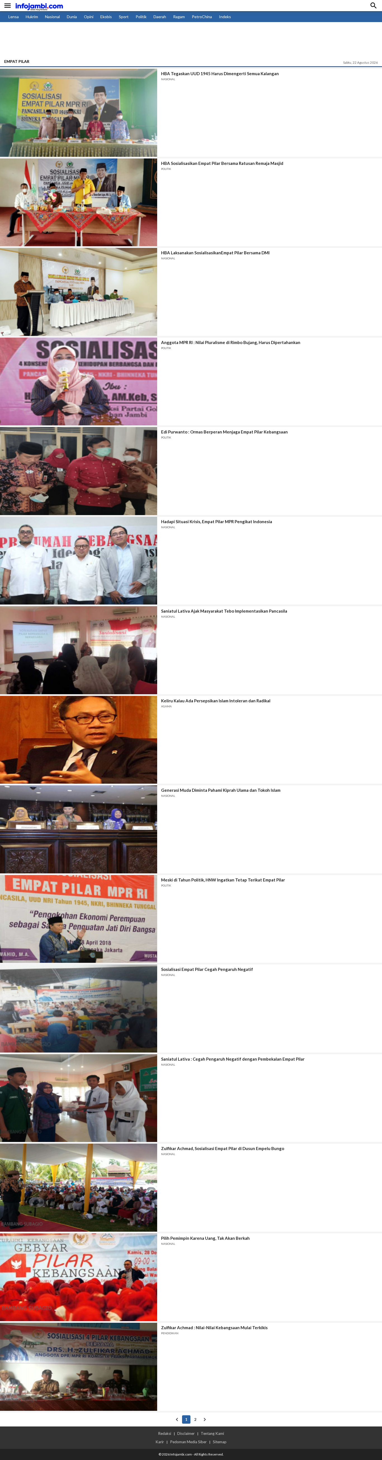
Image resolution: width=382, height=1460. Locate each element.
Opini (88, 16)
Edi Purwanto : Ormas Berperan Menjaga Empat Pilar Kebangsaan (224, 431)
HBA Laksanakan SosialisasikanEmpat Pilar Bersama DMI (215, 252)
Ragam (179, 16)
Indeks (225, 16)
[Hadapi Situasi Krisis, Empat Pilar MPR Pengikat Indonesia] (78, 561)
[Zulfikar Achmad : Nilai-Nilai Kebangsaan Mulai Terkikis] (78, 1367)
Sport (124, 16)
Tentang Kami (212, 1433)
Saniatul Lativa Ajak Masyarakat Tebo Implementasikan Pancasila (224, 610)
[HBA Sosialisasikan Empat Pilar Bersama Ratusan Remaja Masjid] (78, 202)
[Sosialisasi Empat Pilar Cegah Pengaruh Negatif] (78, 1008)
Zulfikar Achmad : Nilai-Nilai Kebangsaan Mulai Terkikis (214, 1327)
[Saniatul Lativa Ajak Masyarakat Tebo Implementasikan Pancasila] (78, 650)
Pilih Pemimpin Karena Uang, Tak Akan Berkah (205, 1238)
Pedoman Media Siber (188, 1442)
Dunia (72, 16)
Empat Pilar (16, 61)
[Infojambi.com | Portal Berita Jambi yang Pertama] (39, 6)
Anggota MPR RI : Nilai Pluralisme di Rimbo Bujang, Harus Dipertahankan (230, 342)
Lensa (13, 16)
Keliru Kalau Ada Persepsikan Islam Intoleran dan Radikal (215, 700)
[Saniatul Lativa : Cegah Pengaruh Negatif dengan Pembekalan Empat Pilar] (78, 1098)
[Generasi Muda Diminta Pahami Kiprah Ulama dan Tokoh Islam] (78, 829)
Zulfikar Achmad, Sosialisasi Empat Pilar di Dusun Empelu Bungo (222, 1148)
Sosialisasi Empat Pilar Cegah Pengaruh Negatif (207, 969)
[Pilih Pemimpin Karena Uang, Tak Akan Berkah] (78, 1277)
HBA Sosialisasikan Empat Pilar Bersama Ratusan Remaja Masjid (222, 163)
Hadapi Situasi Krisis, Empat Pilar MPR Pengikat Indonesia (216, 521)
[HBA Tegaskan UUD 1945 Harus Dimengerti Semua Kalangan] (78, 113)
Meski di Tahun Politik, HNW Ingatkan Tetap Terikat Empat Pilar (223, 879)
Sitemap (220, 1442)
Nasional (52, 16)
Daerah (160, 16)
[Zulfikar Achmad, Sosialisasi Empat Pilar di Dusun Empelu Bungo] (78, 1188)
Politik (141, 16)
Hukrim (32, 16)
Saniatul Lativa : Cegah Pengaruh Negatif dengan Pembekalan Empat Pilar (233, 1058)
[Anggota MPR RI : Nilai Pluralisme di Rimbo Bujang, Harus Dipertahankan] (78, 382)
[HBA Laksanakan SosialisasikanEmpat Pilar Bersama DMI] (78, 292)
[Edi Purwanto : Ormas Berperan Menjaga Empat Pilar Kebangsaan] (78, 471)
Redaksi (164, 1433)
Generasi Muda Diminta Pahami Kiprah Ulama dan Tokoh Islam (220, 790)
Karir (159, 1442)
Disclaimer (186, 1433)
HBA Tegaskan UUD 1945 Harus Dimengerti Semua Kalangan (220, 73)
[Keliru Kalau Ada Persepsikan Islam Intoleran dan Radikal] (78, 740)
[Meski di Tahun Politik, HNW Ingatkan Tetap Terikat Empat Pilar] (78, 919)
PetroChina (202, 16)
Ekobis (106, 16)
